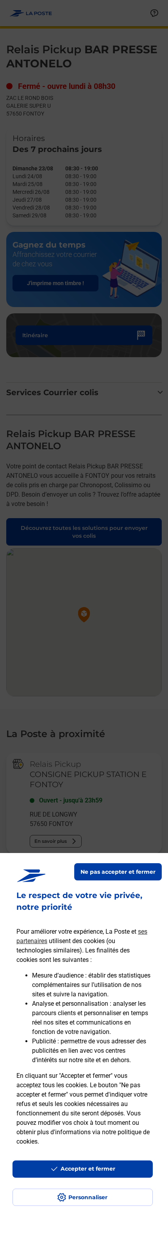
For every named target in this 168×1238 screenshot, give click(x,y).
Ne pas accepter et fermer (117, 871)
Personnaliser (87, 1197)
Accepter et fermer (88, 1168)
